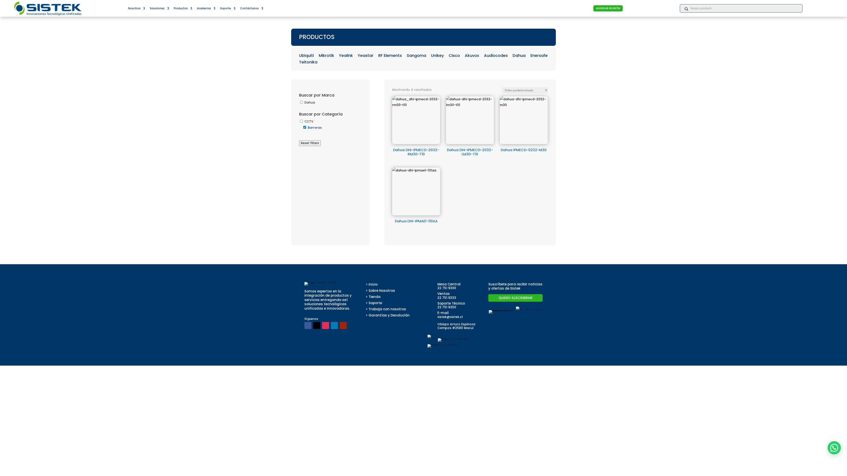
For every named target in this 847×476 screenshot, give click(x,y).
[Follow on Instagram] (325, 325)
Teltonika (308, 63)
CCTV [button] (308, 121)
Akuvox (472, 56)
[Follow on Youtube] (343, 325)
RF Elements (390, 56)
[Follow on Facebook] (307, 325)
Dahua (519, 56)
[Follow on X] (316, 325)
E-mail (443, 313)
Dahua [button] (309, 102)
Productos (181, 8)
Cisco (454, 56)
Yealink (346, 56)
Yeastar (365, 56)
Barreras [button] (315, 127)
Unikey (437, 56)
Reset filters (310, 143)
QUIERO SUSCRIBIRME (515, 298)
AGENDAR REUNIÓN (608, 8)
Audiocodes (496, 56)
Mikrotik (326, 56)
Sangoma (416, 56)
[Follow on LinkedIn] (334, 325)
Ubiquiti (306, 56)
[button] (834, 447)
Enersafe (539, 56)
